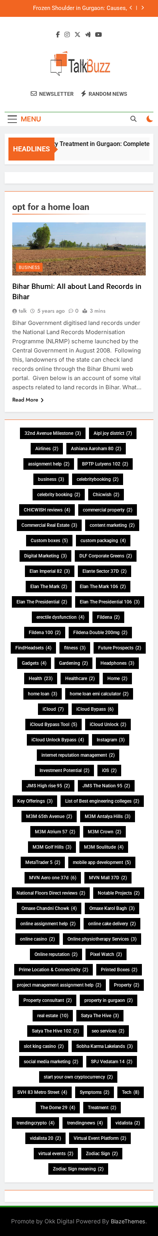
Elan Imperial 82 (50, 571)
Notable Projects (119, 893)
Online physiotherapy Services (102, 939)
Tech (130, 1092)
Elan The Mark (48, 586)
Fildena (108, 617)
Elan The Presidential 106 (110, 602)
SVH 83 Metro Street (42, 1092)
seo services (108, 1031)
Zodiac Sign (102, 1153)
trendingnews (85, 1123)
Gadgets (34, 663)
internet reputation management (78, 755)
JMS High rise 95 (48, 785)
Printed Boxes (119, 969)
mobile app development (102, 862)
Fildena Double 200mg (100, 632)
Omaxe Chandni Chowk (49, 908)
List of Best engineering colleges (102, 801)
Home (117, 678)
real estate (52, 1015)
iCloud (53, 709)
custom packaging (103, 540)
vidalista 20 (45, 1138)
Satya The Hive (100, 1015)
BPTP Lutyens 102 (105, 464)
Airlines (46, 448)
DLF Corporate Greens (105, 556)
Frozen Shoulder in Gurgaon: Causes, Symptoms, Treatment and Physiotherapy (74, 8)
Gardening (73, 663)
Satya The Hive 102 (55, 1031)
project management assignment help (59, 985)
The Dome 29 (57, 1107)
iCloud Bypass (95, 709)
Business (29, 267)
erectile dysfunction (60, 617)
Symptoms (94, 1092)
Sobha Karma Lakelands (104, 1046)
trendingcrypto (35, 1123)
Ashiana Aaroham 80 (96, 448)
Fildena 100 (45, 632)
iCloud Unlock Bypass (57, 740)
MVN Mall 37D (108, 877)
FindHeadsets (33, 648)
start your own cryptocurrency (78, 1077)
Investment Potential (64, 770)
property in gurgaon (108, 1000)
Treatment (102, 1107)
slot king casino (44, 1046)
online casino (37, 939)
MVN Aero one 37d (52, 877)
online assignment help (48, 923)
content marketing (112, 525)
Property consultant (47, 1000)
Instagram (111, 740)
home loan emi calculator (99, 694)
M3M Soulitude (103, 847)
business (51, 479)
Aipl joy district (113, 433)
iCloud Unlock (108, 724)
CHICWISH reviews (47, 510)
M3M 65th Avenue (49, 816)
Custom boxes (49, 540)
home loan (42, 694)
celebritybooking (97, 479)
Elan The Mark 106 (103, 586)
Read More (25, 399)
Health (41, 678)
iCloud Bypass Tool (53, 724)
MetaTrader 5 (42, 862)
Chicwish (106, 494)
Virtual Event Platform (100, 1138)
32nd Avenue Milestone (53, 433)
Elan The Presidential (41, 602)
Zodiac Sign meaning (78, 1169)
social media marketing (51, 1061)
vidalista (127, 1123)
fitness (75, 648)
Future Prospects (119, 648)
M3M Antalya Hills (107, 816)
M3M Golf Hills (52, 847)
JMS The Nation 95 (106, 785)
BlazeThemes (128, 1221)
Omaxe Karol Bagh (112, 908)
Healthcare (80, 678)
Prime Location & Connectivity (53, 969)
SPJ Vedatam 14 (111, 1061)
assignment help (48, 464)
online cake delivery (112, 923)
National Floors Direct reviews (50, 893)
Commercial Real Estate (49, 525)
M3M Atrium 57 (55, 831)
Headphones (117, 663)
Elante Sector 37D (104, 571)
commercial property (107, 510)
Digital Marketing (45, 556)
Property (126, 985)
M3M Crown (104, 831)
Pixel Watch (106, 954)
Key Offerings (35, 801)
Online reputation (56, 954)
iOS (109, 770)
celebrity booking (58, 494)
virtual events (55, 1153)
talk (23, 311)
